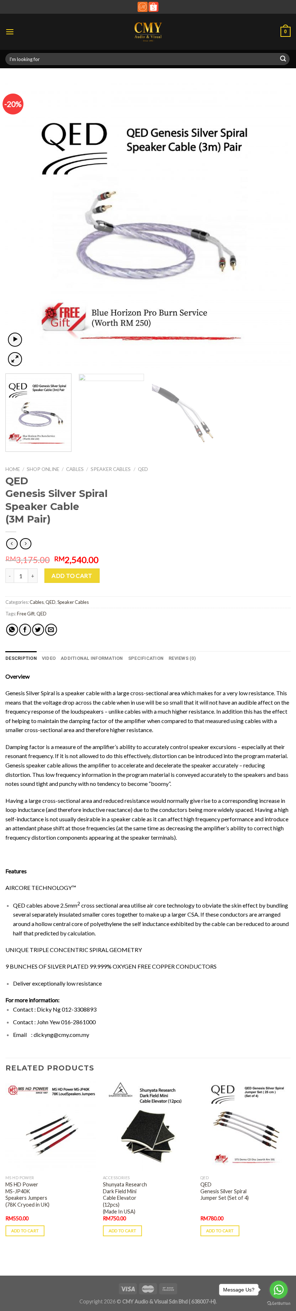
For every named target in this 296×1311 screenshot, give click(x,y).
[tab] (21, 658)
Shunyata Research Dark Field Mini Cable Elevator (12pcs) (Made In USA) (125, 1198)
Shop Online (43, 469)
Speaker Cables (111, 469)
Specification (146, 658)
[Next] (275, 225)
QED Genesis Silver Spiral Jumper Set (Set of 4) (224, 1191)
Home (12, 469)
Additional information (92, 658)
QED (143, 469)
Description (21, 658)
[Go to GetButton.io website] (278, 1303)
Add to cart (72, 575)
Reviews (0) (182, 658)
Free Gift (26, 613)
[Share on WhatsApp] (12, 630)
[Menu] (9, 31)
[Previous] (20, 225)
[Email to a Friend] (51, 630)
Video (49, 658)
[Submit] (283, 59)
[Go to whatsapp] (279, 1290)
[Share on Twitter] (38, 630)
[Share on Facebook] (25, 630)
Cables (75, 469)
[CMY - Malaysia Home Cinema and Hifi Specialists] (148, 32)
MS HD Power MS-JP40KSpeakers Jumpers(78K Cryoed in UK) (27, 1194)
